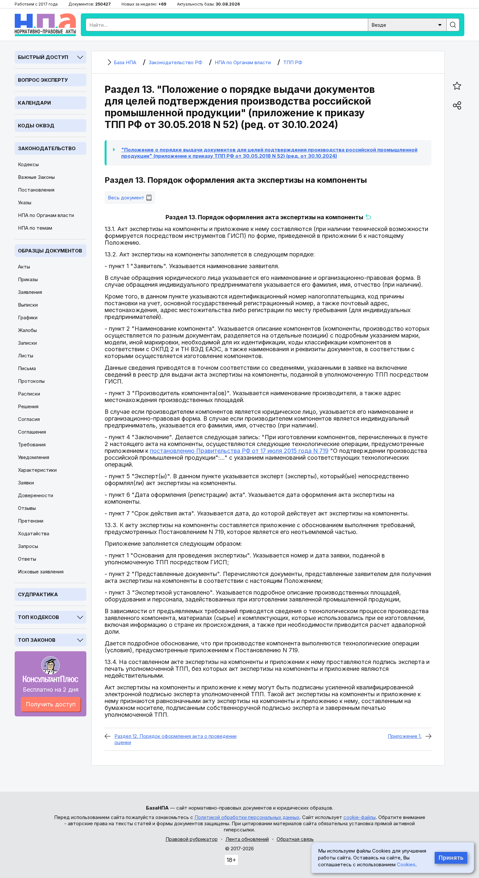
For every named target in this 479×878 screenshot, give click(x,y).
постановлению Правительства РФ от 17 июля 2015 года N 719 (239, 450)
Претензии (30, 521)
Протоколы (31, 381)
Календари (34, 103)
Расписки (29, 394)
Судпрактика (38, 594)
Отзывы (27, 508)
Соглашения (32, 432)
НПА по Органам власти (46, 215)
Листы (25, 356)
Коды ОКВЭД (36, 125)
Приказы (28, 279)
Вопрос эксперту (43, 80)
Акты (24, 267)
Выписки (28, 305)
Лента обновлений (247, 839)
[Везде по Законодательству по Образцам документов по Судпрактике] (407, 24)
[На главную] (45, 24)
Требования (32, 444)
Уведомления (33, 457)
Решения (28, 406)
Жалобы (27, 330)
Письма (27, 368)
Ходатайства (33, 533)
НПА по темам (35, 228)
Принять (451, 858)
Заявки (26, 483)
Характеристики (37, 470)
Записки (27, 343)
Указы (24, 202)
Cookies (406, 864)
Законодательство (47, 148)
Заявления (30, 292)
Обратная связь (295, 839)
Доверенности (35, 495)
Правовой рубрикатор (192, 839)
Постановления (36, 190)
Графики (27, 317)
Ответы (27, 559)
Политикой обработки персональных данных (247, 817)
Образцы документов (50, 251)
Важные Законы (36, 177)
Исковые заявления (41, 572)
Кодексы (28, 164)
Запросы (28, 546)
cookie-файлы (359, 817)
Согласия (29, 419)
